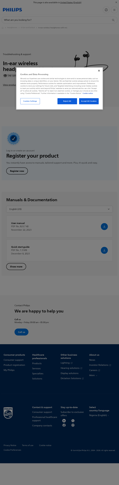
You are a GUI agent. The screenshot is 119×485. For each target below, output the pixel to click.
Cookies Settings (30, 101)
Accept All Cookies (89, 101)
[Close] (99, 71)
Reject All (67, 101)
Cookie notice (88, 93)
